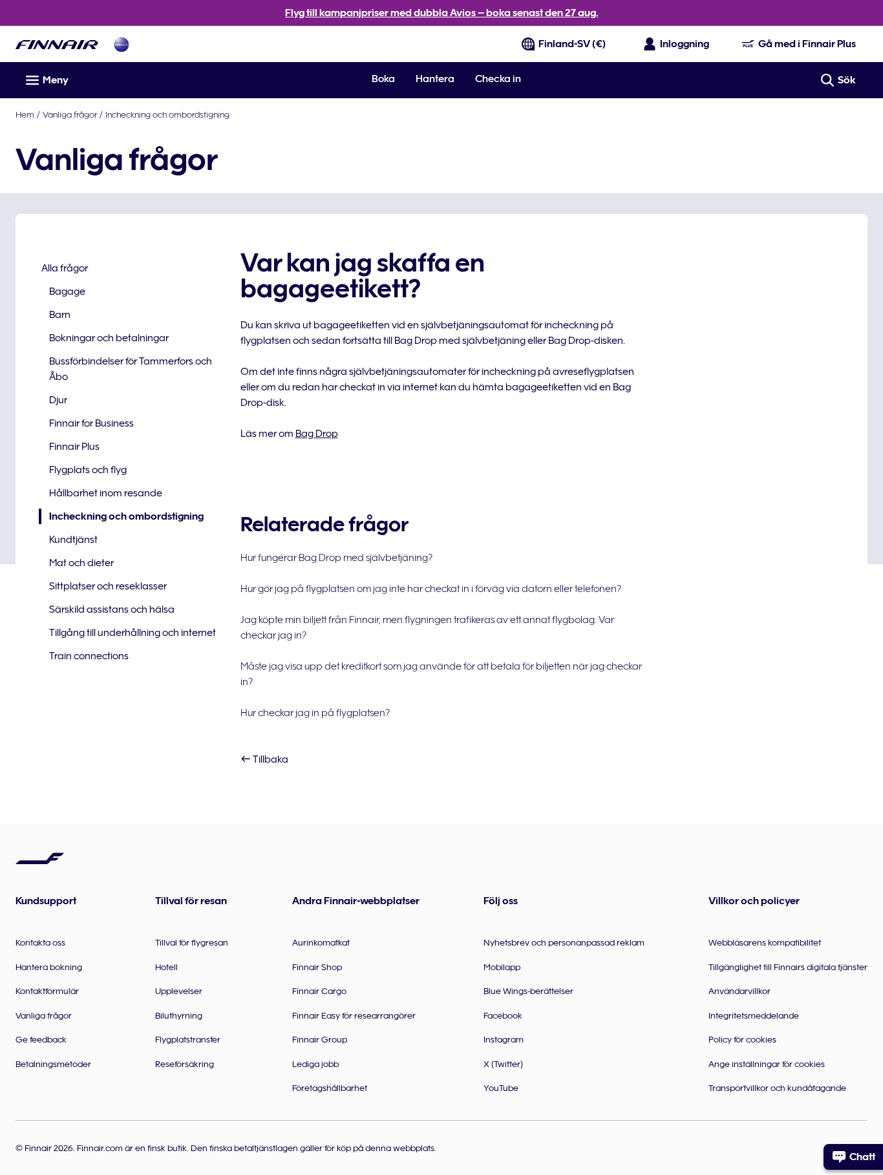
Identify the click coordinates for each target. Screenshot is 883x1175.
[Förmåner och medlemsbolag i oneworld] (121, 44)
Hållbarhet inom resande (105, 493)
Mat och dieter (81, 563)
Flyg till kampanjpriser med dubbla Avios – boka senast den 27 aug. (441, 13)
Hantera (435, 79)
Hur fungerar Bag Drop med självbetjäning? (336, 558)
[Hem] (57, 44)
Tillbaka (269, 759)
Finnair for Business (91, 423)
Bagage (67, 291)
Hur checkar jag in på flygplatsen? (315, 713)
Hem (25, 114)
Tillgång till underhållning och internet (132, 633)
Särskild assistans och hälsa (112, 609)
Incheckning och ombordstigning (167, 114)
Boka (383, 79)
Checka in (498, 79)
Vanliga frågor (70, 114)
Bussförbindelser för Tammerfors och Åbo (130, 369)
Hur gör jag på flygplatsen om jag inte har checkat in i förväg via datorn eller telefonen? (430, 589)
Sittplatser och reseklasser (108, 586)
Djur (58, 400)
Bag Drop (316, 433)
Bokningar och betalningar (109, 338)
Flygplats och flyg (88, 470)
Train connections (89, 656)
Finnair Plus (74, 446)
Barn (59, 315)
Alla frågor (64, 268)
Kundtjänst (73, 539)
